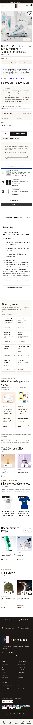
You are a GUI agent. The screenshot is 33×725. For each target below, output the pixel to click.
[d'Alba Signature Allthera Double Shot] (24, 587)
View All (3, 451)
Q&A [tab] (28, 217)
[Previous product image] (3, 26)
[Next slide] (30, 504)
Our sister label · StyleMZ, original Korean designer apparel (16, 655)
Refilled (19, 552)
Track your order (22, 664)
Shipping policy (21, 672)
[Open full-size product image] (30, 14)
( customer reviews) (16, 78)
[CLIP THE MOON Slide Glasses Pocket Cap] (8, 587)
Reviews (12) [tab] (19, 217)
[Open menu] (2, 6)
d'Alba (18, 596)
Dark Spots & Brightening (9, 62)
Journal (19, 685)
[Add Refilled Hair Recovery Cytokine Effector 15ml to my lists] (26, 548)
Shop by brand (5, 677)
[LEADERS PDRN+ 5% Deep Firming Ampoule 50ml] (24, 461)
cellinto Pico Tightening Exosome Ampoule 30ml (21, 182)
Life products (5, 675)
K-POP (3, 669)
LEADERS (20, 469)
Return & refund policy (23, 669)
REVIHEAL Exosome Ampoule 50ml (21, 191)
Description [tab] (7, 217)
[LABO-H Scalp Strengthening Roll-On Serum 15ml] (8, 543)
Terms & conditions (6, 688)
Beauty (3, 667)
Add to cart (20, 134)
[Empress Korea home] (16, 6)
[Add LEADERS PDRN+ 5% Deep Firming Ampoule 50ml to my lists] (26, 465)
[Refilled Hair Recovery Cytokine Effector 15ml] (24, 543)
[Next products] (30, 530)
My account (5, 691)
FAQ (19, 675)
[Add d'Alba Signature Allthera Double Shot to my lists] (26, 593)
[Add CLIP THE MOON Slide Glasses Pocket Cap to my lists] (10, 593)
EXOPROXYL (5, 55)
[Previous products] (25, 530)
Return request (21, 667)
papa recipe (4, 469)
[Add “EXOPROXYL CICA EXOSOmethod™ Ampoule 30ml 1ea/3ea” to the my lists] (30, 134)
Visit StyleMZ (5, 486)
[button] (6, 465)
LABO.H (2, 552)
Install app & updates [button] (16, 713)
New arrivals (5, 664)
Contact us (20, 677)
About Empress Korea (7, 685)
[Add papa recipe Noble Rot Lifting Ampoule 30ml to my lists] (10, 465)
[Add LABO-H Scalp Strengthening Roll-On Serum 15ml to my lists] (10, 548)
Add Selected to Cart (16, 204)
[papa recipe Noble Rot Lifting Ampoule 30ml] (8, 461)
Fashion (4, 672)
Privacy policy (21, 688)
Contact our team (8, 652)
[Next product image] (30, 26)
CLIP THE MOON (4, 596)
